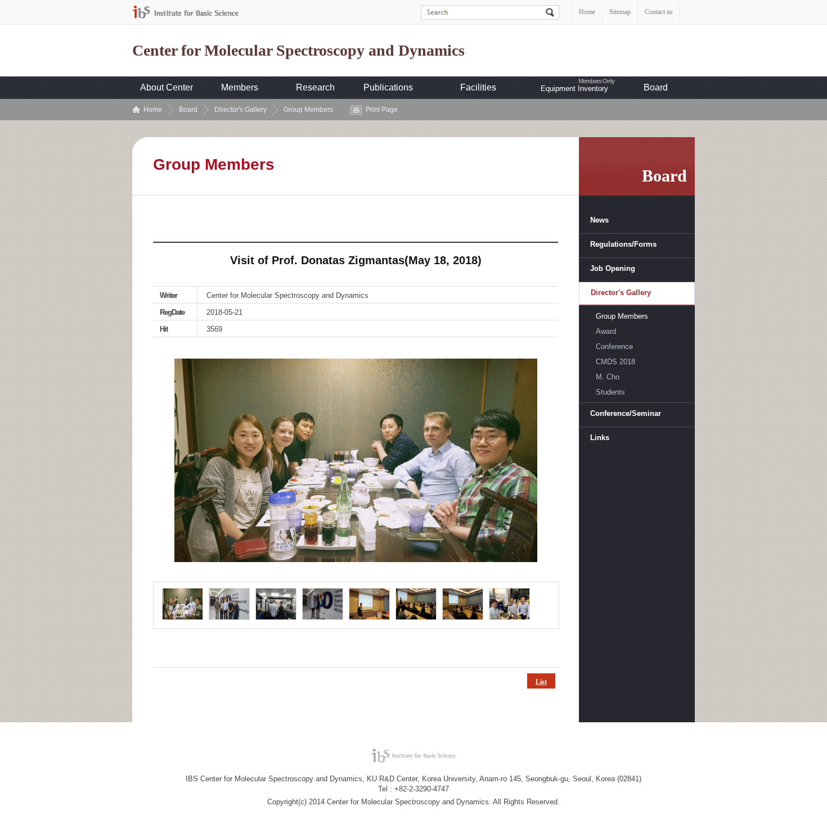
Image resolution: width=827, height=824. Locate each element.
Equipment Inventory (574, 88)
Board (656, 87)
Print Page (382, 110)
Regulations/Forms (623, 244)
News (599, 220)
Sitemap (620, 12)
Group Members (308, 110)
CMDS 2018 (615, 361)
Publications (388, 87)
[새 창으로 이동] (185, 12)
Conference (614, 346)
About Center (166, 87)
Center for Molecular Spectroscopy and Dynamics (298, 50)
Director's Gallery (240, 110)
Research (315, 87)
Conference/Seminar (625, 413)
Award (606, 331)
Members (239, 87)
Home (587, 12)
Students (610, 392)
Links (599, 437)
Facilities (478, 87)
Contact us (659, 12)
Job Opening (612, 268)
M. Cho (607, 377)
